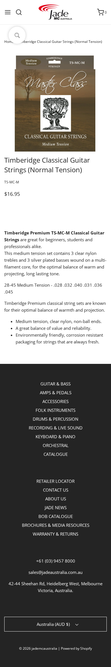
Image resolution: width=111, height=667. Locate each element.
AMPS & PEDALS (55, 392)
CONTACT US (55, 490)
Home (9, 41)
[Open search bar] (20, 12)
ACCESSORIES (55, 401)
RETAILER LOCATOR (55, 481)
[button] (55, 104)
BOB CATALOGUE (55, 516)
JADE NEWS (56, 507)
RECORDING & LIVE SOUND (56, 428)
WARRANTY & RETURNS (55, 534)
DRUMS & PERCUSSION (55, 419)
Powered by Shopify (76, 648)
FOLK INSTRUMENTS (55, 410)
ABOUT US (55, 499)
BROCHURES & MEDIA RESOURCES (55, 525)
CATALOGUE (56, 454)
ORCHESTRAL (56, 445)
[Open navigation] (7, 12)
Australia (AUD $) (54, 624)
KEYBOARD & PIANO (55, 436)
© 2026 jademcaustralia (38, 648)
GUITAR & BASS (55, 384)
